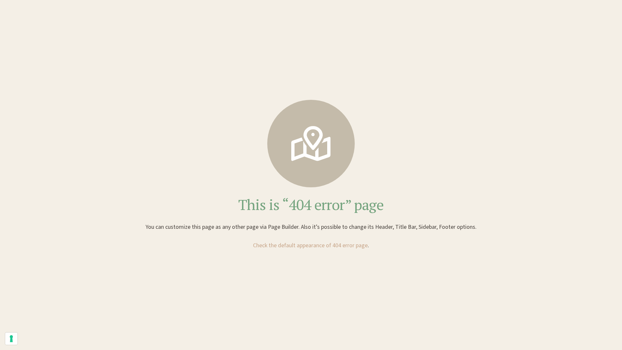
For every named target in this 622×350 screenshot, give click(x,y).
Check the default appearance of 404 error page (310, 245)
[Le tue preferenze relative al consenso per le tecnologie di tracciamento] (11, 338)
